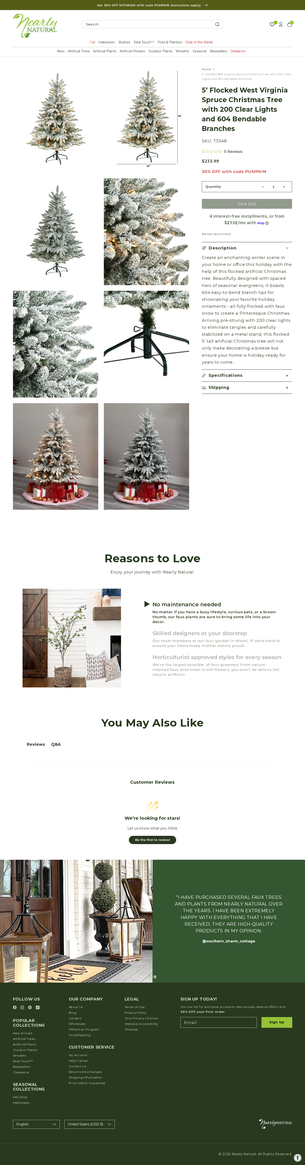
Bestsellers (218, 51)
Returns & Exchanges (85, 1072)
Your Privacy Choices (141, 1018)
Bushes (124, 42)
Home (206, 69)
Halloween (106, 42)
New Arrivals (22, 1033)
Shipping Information (85, 1077)
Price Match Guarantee (87, 1083)
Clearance (238, 51)
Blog (72, 1012)
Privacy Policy (136, 1012)
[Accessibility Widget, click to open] (298, 1158)
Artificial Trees (79, 51)
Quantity (213, 187)
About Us (76, 1007)
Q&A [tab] (56, 744)
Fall (92, 42)
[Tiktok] (38, 1007)
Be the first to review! (152, 840)
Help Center (78, 1060)
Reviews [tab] (36, 744)
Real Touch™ (144, 42)
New (61, 51)
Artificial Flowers (132, 51)
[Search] (217, 24)
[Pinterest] (30, 1007)
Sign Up (276, 1022)
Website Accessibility (141, 1024)
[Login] (281, 24)
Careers (75, 1018)
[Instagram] (22, 1007)
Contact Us (77, 1066)
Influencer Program (84, 1029)
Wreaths (182, 51)
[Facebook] (15, 1007)
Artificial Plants (104, 51)
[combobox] (152, 24)
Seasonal (200, 51)
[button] (247, 248)
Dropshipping (79, 1035)
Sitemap (131, 1029)
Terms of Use (135, 1007)
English (23, 1124)
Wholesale (77, 1024)
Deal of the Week (199, 42)
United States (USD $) (85, 1124)
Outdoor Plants (160, 51)
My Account (78, 1055)
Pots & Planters (170, 42)
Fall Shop (20, 1097)
